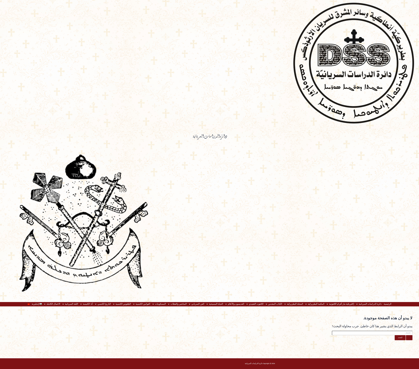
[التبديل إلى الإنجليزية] (37, 304)
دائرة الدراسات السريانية (370, 304)
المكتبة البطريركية (316, 304)
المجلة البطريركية (295, 304)
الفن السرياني (197, 304)
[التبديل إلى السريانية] (28, 304)
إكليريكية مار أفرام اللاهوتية (341, 304)
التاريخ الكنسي (104, 304)
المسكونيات (160, 304)
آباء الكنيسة (88, 304)
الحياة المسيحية (216, 304)
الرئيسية (387, 304)
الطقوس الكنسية (123, 304)
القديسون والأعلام (236, 304)
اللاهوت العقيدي (256, 304)
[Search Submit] (409, 337)
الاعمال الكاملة (53, 304)
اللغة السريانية (71, 304)
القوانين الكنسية (143, 304)
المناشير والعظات (179, 304)
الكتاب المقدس (275, 304)
